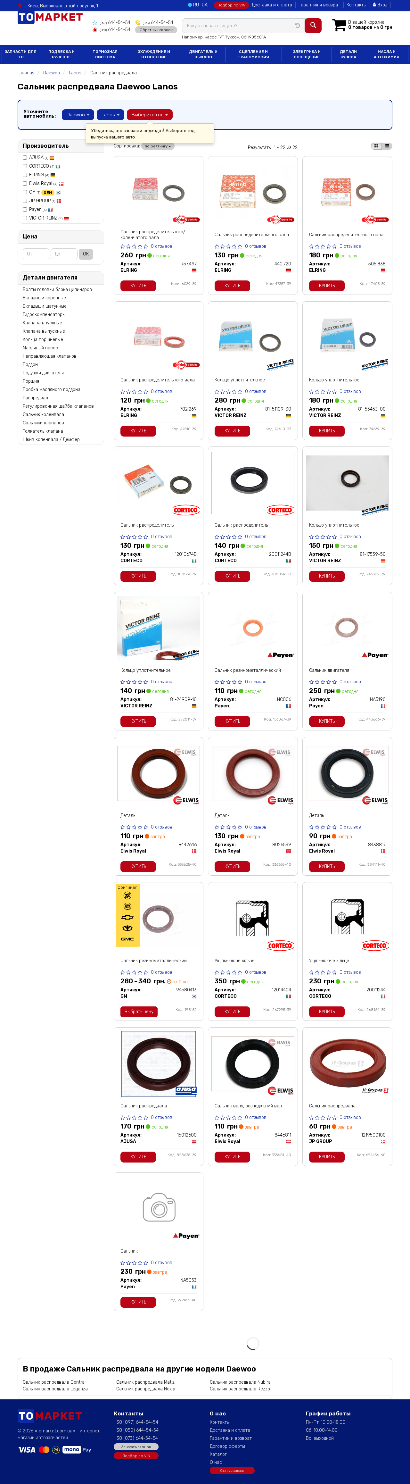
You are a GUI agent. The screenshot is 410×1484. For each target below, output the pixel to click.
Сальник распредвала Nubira (240, 1382)
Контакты (356, 5)
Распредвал (35, 398)
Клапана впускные (42, 323)
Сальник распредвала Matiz (145, 1382)
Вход (381, 5)
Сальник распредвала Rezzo (240, 1389)
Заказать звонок (136, 1447)
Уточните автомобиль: (39, 114)
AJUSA (38, 157)
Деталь (127, 815)
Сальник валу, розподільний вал (248, 1106)
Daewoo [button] (76, 115)
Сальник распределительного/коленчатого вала (152, 234)
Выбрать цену (139, 1011)
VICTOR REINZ (45, 218)
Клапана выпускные (44, 331)
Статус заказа (232, 1470)
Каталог (218, 1454)
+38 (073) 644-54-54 (136, 1438)
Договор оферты (227, 1446)
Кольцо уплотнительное (240, 380)
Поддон (30, 364)
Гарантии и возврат (231, 1438)
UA (205, 5)
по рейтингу (156, 146)
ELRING (39, 175)
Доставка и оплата (272, 5)
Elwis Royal (43, 183)
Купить (138, 285)
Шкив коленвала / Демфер (51, 439)
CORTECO (41, 166)
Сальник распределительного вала (252, 235)
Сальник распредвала (143, 1106)
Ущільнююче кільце (235, 960)
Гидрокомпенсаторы (44, 314)
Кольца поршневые (43, 339)
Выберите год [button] (148, 115)
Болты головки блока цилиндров (57, 289)
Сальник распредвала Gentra (54, 1382)
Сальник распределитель (147, 525)
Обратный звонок (156, 30)
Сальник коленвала (43, 414)
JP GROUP (42, 201)
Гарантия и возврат (319, 5)
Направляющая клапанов (50, 356)
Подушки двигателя (43, 373)
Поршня (31, 381)
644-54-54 (115, 22)
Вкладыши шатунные (45, 306)
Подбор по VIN (231, 5)
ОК (86, 254)
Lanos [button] (109, 115)
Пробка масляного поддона (51, 389)
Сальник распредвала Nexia (145, 1389)
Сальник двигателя (329, 670)
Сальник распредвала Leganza (55, 1389)
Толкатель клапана (43, 431)
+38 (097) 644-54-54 (136, 1422)
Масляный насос (40, 348)
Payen (37, 209)
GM (40, 192)
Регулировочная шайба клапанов (58, 406)
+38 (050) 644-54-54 (136, 1430)
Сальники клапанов (43, 423)
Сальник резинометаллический (248, 670)
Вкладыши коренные (44, 298)
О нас (216, 1462)
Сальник (129, 1251)
